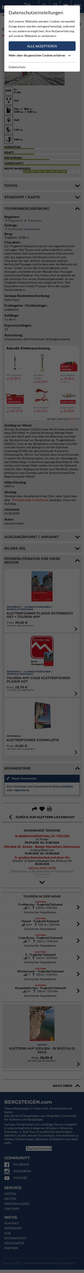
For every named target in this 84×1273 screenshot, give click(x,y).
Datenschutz (17, 67)
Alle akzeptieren (42, 46)
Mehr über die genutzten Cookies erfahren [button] (37, 55)
